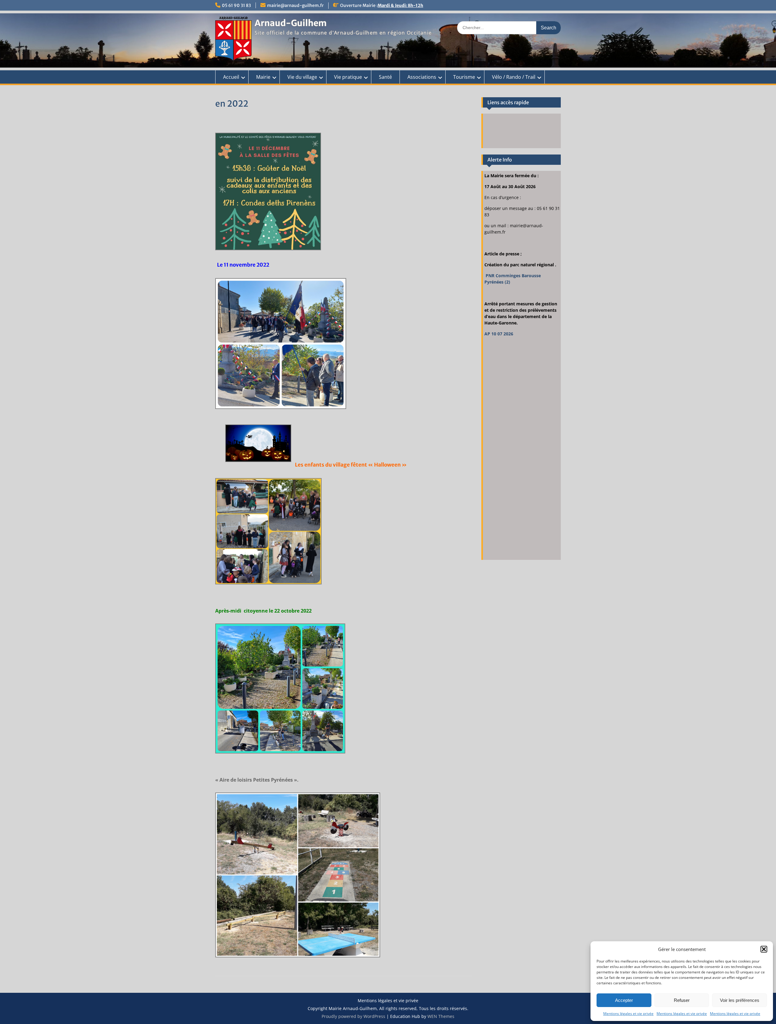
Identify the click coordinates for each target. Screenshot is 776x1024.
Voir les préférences (739, 1000)
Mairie (263, 77)
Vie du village (302, 77)
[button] (764, 949)
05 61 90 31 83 (236, 5)
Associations (421, 77)
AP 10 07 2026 (498, 334)
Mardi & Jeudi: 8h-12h (400, 5)
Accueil (231, 77)
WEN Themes (440, 1016)
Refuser (682, 1000)
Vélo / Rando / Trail (513, 77)
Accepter (624, 1000)
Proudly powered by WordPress (353, 1016)
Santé (385, 77)
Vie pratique (348, 77)
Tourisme (464, 77)
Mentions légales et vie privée (628, 1013)
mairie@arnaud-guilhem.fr (295, 5)
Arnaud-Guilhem (290, 23)
